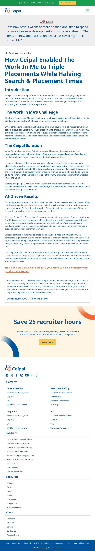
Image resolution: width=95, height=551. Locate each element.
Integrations (12, 503)
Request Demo (13, 535)
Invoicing (54, 405)
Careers (10, 527)
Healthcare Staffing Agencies (18, 443)
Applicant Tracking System (17, 392)
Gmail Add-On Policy (81, 543)
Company (11, 519)
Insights (10, 483)
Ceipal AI (10, 396)
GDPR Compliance (58, 543)
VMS (9, 401)
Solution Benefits (14, 507)
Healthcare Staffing (59, 388)
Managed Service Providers (18, 451)
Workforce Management (17, 405)
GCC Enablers (12, 467)
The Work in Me (38, 298)
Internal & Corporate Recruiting (19, 447)
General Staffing (15, 388)
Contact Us (11, 531)
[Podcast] (37, 375)
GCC (52, 411)
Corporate (12, 411)
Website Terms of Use (42, 543)
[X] (12, 375)
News (9, 491)
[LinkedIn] (7, 375)
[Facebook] (17, 375)
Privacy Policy (27, 543)
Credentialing (55, 396)
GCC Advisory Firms (15, 472)
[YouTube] (27, 375)
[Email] (32, 375)
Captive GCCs (12, 463)
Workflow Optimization (59, 401)
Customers (11, 499)
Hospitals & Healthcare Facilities (20, 459)
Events (9, 487)
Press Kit (10, 523)
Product (10, 495)
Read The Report (67, 3)
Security (69, 543)
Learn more (47, 342)
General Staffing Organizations (19, 439)
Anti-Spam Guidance (13, 543)
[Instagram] (22, 375)
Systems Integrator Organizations (21, 455)
